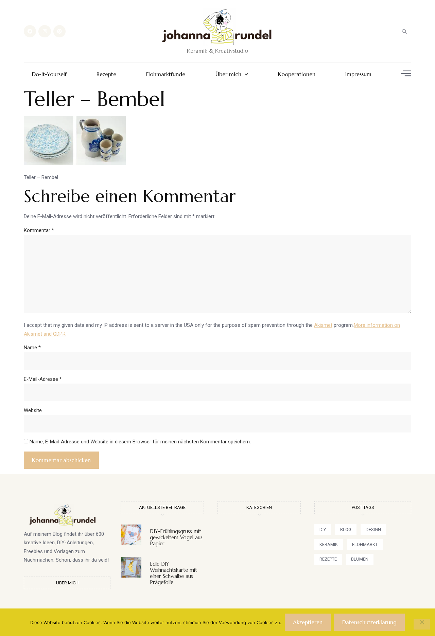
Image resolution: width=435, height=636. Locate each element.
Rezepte (106, 74)
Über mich (228, 74)
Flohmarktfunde (165, 74)
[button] (404, 31)
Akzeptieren (308, 622)
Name (32, 347)
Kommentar (39, 230)
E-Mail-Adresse (43, 379)
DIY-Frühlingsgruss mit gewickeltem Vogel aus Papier (176, 537)
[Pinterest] (59, 31)
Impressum (358, 74)
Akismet (323, 325)
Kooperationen (296, 74)
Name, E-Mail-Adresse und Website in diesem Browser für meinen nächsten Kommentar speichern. (140, 442)
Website (33, 410)
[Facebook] (30, 31)
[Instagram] (44, 31)
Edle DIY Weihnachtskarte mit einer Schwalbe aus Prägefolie (173, 573)
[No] (422, 624)
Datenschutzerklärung (369, 622)
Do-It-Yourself (49, 74)
